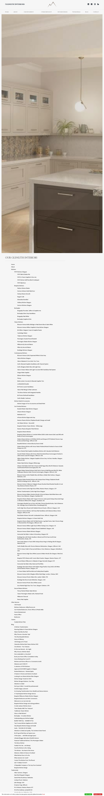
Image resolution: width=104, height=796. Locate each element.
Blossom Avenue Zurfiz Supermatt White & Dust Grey (31, 355)
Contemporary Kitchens (20, 353)
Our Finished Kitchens (20, 406)
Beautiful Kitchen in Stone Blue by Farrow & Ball (30, 443)
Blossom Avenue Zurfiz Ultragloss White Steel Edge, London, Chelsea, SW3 (37, 574)
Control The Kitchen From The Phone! (24, 760)
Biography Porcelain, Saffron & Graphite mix (29, 310)
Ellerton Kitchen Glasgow (24, 375)
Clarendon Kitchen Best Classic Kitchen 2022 (26, 644)
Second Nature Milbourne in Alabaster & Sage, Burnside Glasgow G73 (36, 561)
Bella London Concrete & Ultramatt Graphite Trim (30, 381)
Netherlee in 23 (21, 414)
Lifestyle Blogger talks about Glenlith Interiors (26, 738)
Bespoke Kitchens (19, 285)
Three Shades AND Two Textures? (23, 708)
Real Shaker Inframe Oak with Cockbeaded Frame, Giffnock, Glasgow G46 (37, 515)
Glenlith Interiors (15, 4)
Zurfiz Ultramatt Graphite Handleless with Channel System (32, 364)
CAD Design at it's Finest (20, 641)
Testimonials (76, 12)
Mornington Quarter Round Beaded (27, 338)
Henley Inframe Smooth (23, 294)
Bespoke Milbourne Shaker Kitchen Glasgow (26, 696)
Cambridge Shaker (22, 333)
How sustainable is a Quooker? (22, 654)
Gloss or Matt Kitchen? (20, 713)
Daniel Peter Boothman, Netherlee (23, 777)
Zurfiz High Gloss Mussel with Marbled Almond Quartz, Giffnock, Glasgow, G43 (38, 508)
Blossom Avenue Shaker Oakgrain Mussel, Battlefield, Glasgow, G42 (35, 528)
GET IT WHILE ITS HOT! (20, 762)
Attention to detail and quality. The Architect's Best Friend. (30, 730)
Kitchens (13, 269)
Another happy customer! (21, 688)
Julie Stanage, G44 (19, 782)
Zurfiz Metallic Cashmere (24, 398)
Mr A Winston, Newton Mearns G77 (23, 787)
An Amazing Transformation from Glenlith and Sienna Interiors (31, 691)
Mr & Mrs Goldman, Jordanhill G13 (23, 790)
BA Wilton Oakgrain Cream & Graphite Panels (29, 330)
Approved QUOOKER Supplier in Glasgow (25, 669)
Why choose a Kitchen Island (22, 651)
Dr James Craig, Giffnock (20, 785)
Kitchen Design (62, 12)
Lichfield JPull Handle (23, 384)
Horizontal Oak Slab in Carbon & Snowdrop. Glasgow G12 (32, 534)
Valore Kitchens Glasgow (24, 358)
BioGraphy (17, 308)
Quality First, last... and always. (22, 745)
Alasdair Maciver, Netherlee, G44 (23, 792)
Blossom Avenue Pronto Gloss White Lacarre (29, 582)
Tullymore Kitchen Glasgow (24, 336)
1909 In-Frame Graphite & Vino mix (26, 277)
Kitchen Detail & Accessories (22, 401)
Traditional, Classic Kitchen (21, 711)
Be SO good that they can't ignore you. (24, 733)
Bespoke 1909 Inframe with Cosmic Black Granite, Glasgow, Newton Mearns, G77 (39, 558)
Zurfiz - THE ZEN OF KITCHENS (22, 728)
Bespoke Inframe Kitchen (24, 431)
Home (7, 12)
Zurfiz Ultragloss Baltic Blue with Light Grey (28, 367)
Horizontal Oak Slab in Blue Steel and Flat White (30, 564)
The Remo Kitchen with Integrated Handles (29, 392)
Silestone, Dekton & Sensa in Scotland (24, 753)
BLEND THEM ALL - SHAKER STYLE (23, 721)
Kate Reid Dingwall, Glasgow (22, 775)
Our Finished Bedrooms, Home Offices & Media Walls (28, 609)
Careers (13, 619)
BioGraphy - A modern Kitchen (22, 716)
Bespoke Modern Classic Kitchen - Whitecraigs (29, 426)
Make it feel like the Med (21, 632)
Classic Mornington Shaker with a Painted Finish (30, 593)
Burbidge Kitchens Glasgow (24, 350)
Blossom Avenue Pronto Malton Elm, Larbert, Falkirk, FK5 (32, 577)
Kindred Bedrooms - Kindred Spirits (24, 671)
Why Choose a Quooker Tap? (22, 634)
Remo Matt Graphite (22, 599)
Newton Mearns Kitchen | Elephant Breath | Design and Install (33, 420)
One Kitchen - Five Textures (21, 646)
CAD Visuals (17, 604)
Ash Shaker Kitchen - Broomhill (25, 423)
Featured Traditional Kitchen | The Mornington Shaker (28, 740)
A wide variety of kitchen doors (22, 706)
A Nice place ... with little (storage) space (25, 735)
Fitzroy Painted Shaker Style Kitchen (27, 591)
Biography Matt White (23, 316)
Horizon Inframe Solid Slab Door (26, 291)
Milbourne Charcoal (22, 596)
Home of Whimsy (19, 639)
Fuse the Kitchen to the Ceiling (22, 748)
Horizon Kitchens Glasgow (24, 305)
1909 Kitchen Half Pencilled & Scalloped (28, 280)
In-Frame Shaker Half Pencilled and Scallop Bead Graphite (33, 571)
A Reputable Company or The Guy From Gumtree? (27, 765)
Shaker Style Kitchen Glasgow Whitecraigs (28, 463)
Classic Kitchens (18, 322)
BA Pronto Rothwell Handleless (25, 395)
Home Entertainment (20, 612)
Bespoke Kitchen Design (20, 767)
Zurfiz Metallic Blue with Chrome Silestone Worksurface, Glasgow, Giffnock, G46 (39, 546)
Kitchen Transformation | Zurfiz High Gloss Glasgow (31, 491)
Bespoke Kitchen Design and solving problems (26, 703)
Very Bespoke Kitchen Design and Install (25, 725)
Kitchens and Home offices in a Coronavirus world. (28, 661)
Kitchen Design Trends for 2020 (22, 679)
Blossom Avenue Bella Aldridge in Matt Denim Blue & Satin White (35, 324)
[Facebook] (91, 4)
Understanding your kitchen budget (23, 718)
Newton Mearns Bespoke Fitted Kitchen (28, 429)
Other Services (15, 602)
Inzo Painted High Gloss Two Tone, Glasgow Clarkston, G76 (33, 585)
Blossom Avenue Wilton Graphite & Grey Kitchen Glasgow (32, 327)
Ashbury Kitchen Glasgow (24, 302)
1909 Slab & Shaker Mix (23, 274)
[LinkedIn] (88, 4)
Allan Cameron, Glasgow (21, 772)
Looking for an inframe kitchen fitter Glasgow (26, 676)
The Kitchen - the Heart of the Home (24, 750)
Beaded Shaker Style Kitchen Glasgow (27, 409)
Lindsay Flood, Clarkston (21, 780)
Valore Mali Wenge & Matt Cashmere (27, 389)
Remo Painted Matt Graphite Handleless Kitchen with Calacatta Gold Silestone (38, 451)
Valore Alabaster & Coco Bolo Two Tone (28, 361)
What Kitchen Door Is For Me (22, 755)
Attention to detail (19, 683)
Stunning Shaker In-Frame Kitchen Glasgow (26, 629)
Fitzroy (19, 378)
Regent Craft (20, 296)
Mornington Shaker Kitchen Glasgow (27, 341)
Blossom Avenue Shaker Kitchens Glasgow (28, 531)
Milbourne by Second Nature (25, 344)
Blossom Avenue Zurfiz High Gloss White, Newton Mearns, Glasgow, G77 (36, 488)
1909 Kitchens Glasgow (20, 272)
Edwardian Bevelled (22, 299)
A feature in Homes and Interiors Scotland (25, 674)
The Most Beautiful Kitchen (21, 637)
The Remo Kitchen (19, 743)
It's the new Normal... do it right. (22, 649)
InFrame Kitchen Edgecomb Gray (26, 417)
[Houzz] (98, 4)
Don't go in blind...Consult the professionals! (26, 686)
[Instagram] (95, 4)
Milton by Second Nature (24, 347)
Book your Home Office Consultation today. (26, 656)
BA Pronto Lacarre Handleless (25, 387)
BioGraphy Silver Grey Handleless (26, 313)
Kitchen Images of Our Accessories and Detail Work (31, 403)
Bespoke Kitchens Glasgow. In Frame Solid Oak (30, 518)
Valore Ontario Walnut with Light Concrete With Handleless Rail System (36, 369)
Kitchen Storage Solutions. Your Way (24, 681)
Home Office (17, 614)
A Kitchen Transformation (21, 627)
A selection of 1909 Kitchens (22, 666)
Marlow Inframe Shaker (23, 288)
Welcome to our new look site (22, 701)
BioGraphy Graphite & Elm (24, 319)
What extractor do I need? (21, 758)
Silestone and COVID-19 (20, 664)
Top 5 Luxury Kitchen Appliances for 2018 (25, 723)
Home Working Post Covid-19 (22, 659)
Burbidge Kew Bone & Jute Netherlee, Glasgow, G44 (31, 580)
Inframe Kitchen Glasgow (24, 411)
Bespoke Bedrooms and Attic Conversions (25, 698)
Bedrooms (17, 617)
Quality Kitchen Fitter (20, 622)
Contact (96, 12)
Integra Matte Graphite (23, 372)
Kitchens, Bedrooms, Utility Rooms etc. (24, 607)
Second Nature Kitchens (20, 588)
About (15, 12)
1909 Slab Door (21, 283)
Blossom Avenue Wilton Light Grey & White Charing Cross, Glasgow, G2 (36, 525)
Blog (86, 12)
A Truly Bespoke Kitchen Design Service (25, 693)
